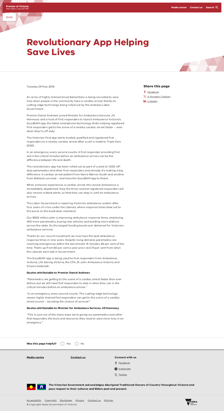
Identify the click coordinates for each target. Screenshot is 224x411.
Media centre (35, 357)
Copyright (51, 400)
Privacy (80, 400)
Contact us (78, 357)
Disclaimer (66, 400)
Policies (108, 400)
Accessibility (34, 400)
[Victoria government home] (191, 402)
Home (9, 17)
